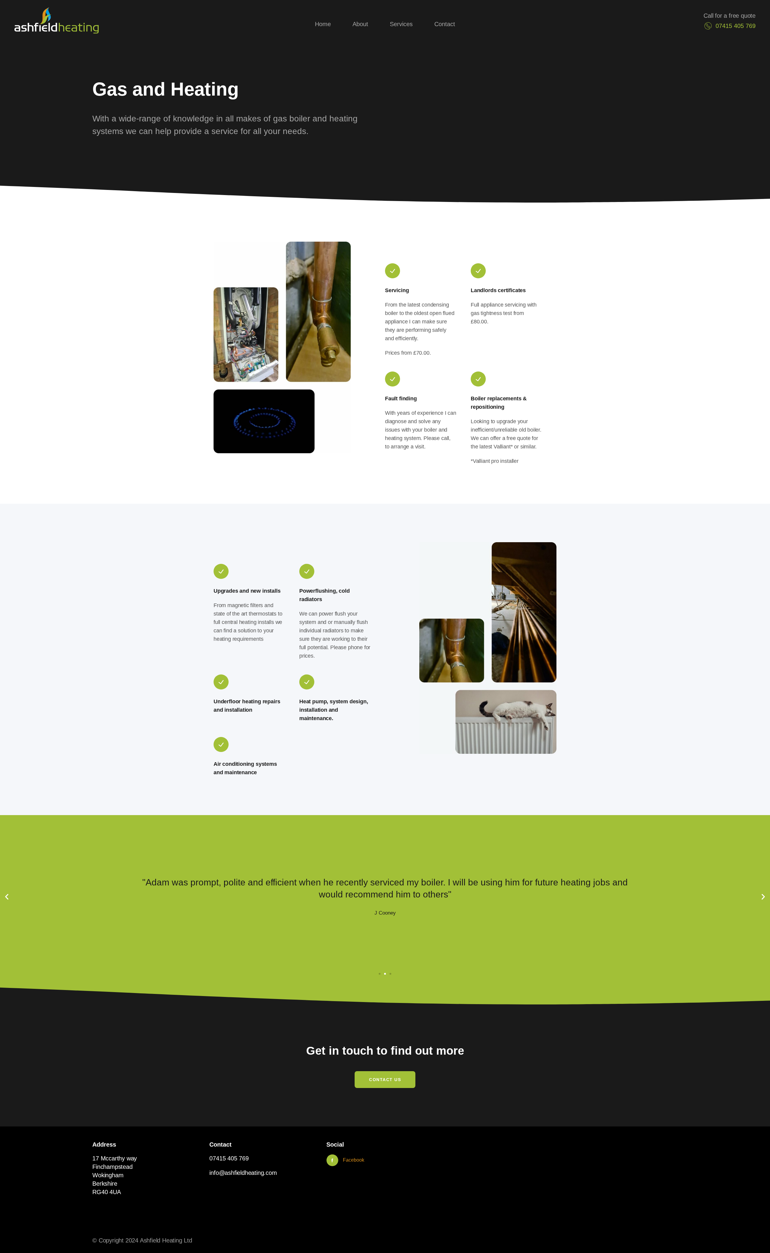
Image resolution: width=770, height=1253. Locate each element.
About (360, 24)
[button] (7, 896)
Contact (444, 24)
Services (401, 24)
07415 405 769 (228, 1158)
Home (323, 24)
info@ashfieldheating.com (243, 1172)
